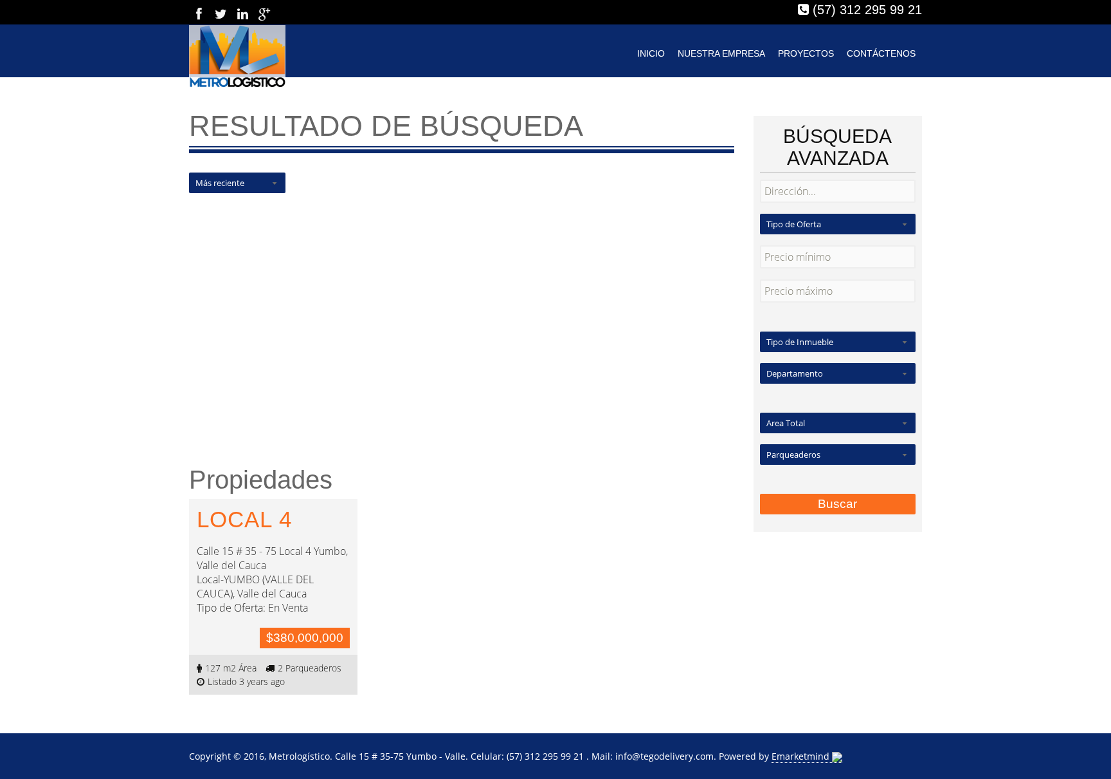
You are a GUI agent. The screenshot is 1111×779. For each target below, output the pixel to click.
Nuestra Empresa (721, 53)
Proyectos (806, 53)
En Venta (288, 608)
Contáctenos (881, 53)
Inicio (651, 53)
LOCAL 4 (244, 519)
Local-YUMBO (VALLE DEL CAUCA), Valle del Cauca (255, 586)
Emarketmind (802, 756)
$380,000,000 (304, 637)
